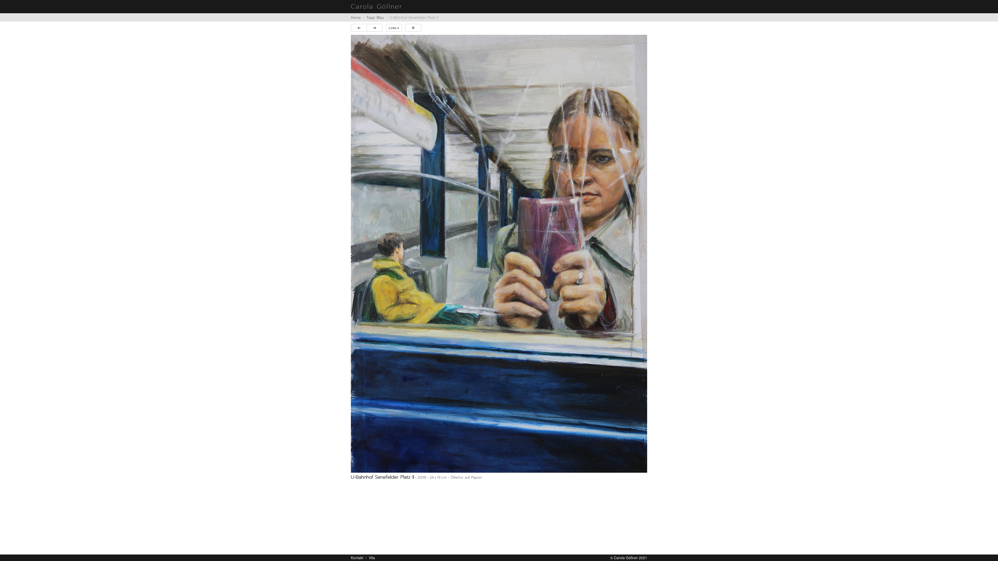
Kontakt (357, 557)
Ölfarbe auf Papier (466, 477)
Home (356, 17)
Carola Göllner (377, 6)
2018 (422, 477)
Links (393, 27)
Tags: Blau (375, 17)
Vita (372, 557)
